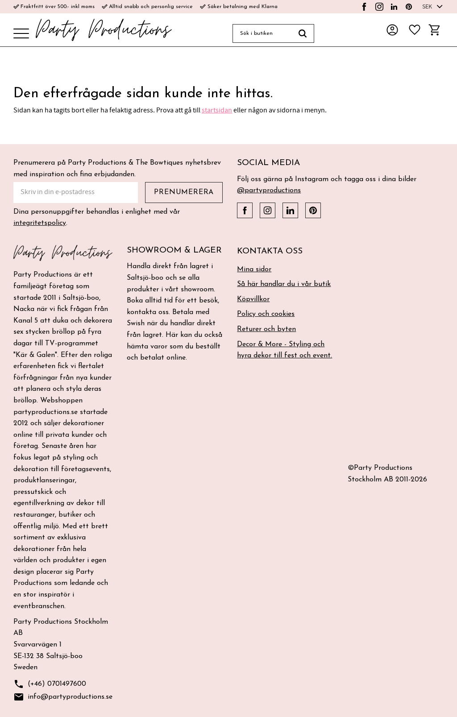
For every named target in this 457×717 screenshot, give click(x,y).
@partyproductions (269, 190)
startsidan (217, 110)
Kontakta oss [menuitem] (270, 251)
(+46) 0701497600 (49, 684)
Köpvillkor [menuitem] (253, 299)
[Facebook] (364, 6)
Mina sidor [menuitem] (254, 269)
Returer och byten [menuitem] (266, 329)
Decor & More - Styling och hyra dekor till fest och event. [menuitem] (284, 350)
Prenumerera (184, 192)
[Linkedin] (394, 6)
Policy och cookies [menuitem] (266, 314)
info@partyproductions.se (62, 697)
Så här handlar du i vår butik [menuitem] (284, 284)
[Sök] (302, 33)
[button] (21, 34)
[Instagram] (379, 6)
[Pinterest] (408, 6)
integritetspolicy (39, 223)
